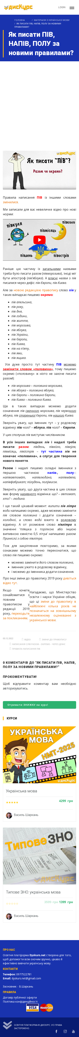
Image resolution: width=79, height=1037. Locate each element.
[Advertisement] (39, 103)
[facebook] (56, 1031)
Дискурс (45, 1024)
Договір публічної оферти (20, 997)
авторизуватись (15, 688)
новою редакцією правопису (36, 290)
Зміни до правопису (54, 639)
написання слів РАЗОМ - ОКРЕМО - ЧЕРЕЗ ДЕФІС (38, 644)
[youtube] (73, 1031)
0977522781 (24, 974)
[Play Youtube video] (39, 240)
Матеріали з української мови (51, 20)
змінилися (10, 202)
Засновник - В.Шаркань (18, 986)
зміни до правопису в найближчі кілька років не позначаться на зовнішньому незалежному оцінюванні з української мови (53, 610)
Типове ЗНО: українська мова (33, 892)
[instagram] (65, 1031)
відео (27, 639)
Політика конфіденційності (20, 1001)
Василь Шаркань (26, 815)
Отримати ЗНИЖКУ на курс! (27, 704)
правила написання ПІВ (26, 648)
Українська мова (21, 791)
